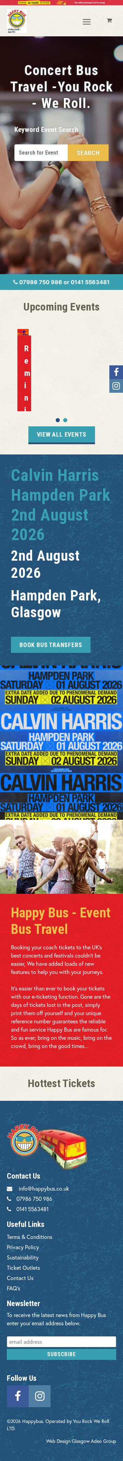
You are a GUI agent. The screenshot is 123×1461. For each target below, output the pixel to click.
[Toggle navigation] (87, 22)
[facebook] (18, 1395)
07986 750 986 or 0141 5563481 (64, 282)
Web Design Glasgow (68, 1441)
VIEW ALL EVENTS (61, 434)
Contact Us (20, 1277)
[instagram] (40, 1395)
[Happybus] (17, 21)
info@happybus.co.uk (44, 1188)
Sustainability (23, 1257)
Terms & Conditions (29, 1236)
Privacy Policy (23, 1247)
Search (88, 152)
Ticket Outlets (23, 1267)
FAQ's (13, 1288)
